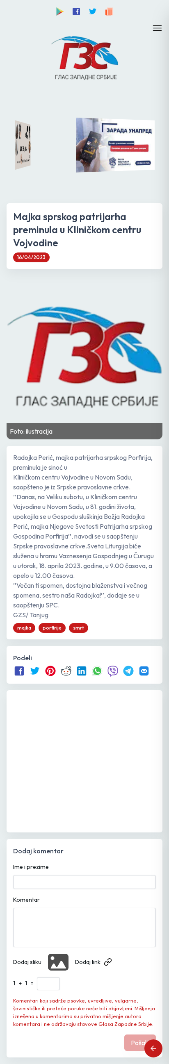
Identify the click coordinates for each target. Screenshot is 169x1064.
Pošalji (140, 1043)
